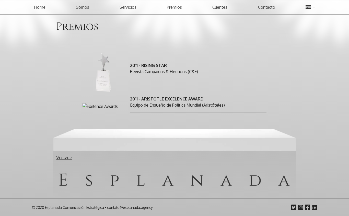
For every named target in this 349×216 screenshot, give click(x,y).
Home (39, 7)
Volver (64, 158)
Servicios (128, 7)
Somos (82, 7)
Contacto (266, 7)
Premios (174, 7)
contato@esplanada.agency (130, 207)
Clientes (219, 7)
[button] (310, 7)
